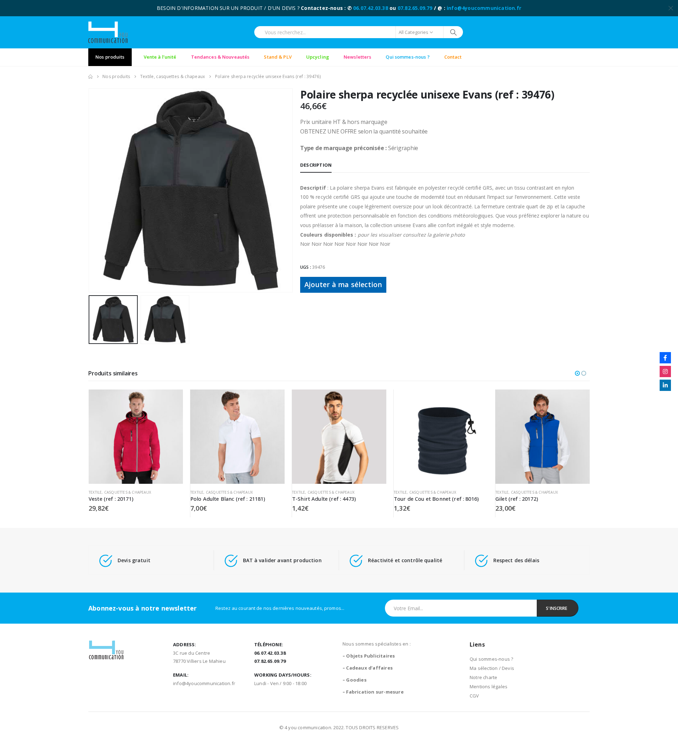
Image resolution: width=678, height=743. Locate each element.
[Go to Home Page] (90, 76)
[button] (90, 190)
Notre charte (483, 677)
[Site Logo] (107, 32)
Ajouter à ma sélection (343, 284)
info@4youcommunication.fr (484, 8)
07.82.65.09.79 (415, 8)
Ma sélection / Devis (492, 668)
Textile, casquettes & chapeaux (120, 492)
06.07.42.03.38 (370, 8)
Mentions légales (488, 686)
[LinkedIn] (665, 385)
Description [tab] (316, 165)
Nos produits (110, 57)
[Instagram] (665, 371)
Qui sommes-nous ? (491, 659)
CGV (474, 696)
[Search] (453, 32)
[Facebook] (665, 357)
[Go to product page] (136, 437)
